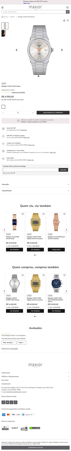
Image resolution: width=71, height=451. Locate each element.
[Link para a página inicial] (4, 17)
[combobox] (35, 12)
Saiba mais (24, 130)
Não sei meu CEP (8, 173)
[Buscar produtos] (68, 12)
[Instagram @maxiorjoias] (7, 402)
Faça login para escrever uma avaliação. (13, 338)
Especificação (6, 191)
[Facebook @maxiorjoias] (3, 402)
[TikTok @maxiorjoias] (11, 402)
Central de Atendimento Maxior (35, 2)
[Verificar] (34, 429)
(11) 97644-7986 (14, 390)
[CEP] (31, 169)
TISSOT (12, 17)
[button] (35, 2)
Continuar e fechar (35, 448)
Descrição (5, 184)
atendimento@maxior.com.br (16, 392)
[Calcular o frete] (63, 170)
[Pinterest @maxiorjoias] (15, 402)
